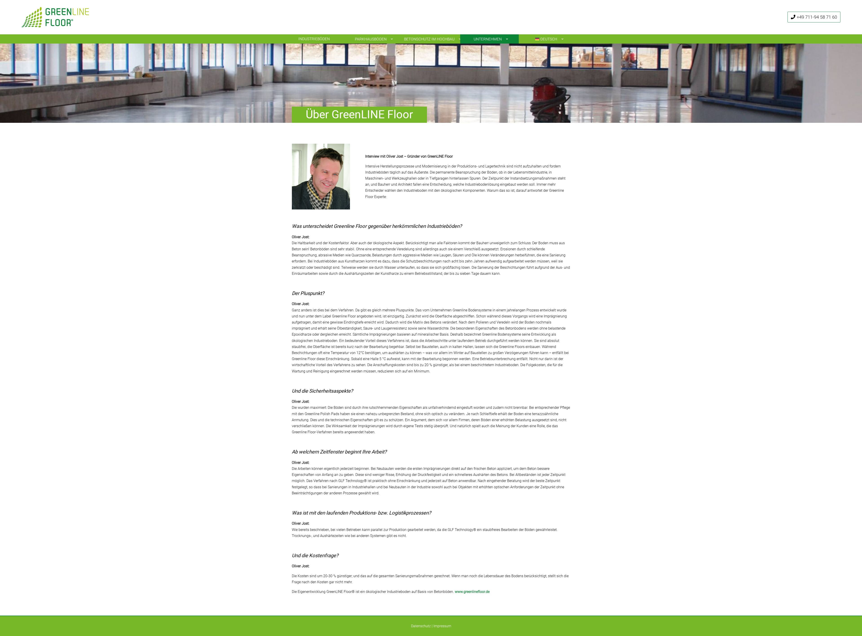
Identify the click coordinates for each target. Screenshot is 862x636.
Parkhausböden (371, 39)
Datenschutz (421, 626)
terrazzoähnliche (545, 414)
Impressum (442, 626)
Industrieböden (314, 39)
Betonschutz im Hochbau (429, 39)
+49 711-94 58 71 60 (817, 17)
